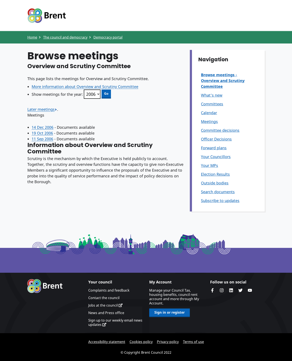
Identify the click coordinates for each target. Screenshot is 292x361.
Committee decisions (220, 130)
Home (32, 37)
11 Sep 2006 (42, 138)
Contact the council (103, 298)
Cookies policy (141, 342)
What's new (211, 95)
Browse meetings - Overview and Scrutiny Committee (223, 80)
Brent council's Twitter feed (240, 290)
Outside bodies (215, 183)
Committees (212, 103)
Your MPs (209, 165)
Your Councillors (216, 156)
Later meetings (41, 109)
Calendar (209, 112)
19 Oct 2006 (42, 133)
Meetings (209, 121)
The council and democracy (65, 37)
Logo (46, 15)
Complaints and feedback (109, 290)
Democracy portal (107, 37)
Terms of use (193, 342)
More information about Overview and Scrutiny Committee (85, 86)
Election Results (215, 174)
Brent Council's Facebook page (212, 290)
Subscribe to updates (220, 200)
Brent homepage (45, 286)
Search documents (218, 191)
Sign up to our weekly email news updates (115, 322)
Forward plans (214, 147)
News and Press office (106, 313)
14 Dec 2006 (42, 127)
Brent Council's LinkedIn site (231, 290)
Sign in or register (169, 312)
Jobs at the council (103, 305)
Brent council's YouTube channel (250, 290)
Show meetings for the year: (57, 94)
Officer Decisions (216, 139)
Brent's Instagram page (222, 290)
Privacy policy (168, 342)
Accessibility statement (106, 342)
